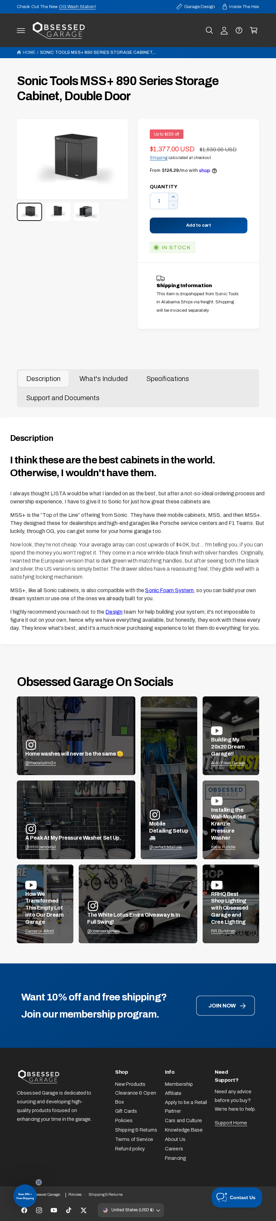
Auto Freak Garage (228, 763)
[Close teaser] (38, 1182)
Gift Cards (126, 1111)
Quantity (163, 186)
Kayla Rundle (223, 847)
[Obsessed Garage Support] (239, 30)
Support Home (231, 1122)
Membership (179, 1084)
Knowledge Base (184, 1130)
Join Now (222, 1005)
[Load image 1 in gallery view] (29, 212)
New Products (130, 1084)
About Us (175, 1139)
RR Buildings (223, 931)
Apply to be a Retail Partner (186, 1107)
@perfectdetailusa (165, 847)
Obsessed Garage (45, 1194)
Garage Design (199, 6)
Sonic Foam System (169, 590)
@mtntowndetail (40, 847)
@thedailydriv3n (40, 763)
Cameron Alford (39, 931)
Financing (175, 1158)
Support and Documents (63, 398)
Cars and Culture (183, 1120)
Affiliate (173, 1093)
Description (43, 378)
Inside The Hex (244, 6)
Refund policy (130, 1148)
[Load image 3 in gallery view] (86, 212)
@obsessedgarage (103, 931)
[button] (20, 30)
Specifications (167, 378)
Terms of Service (134, 1139)
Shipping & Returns (136, 1130)
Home (29, 52)
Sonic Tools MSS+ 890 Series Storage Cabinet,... (98, 52)
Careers (174, 1148)
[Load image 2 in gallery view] (58, 212)
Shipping (159, 157)
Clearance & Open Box (135, 1097)
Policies (124, 1120)
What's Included (103, 378)
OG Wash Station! (77, 6)
